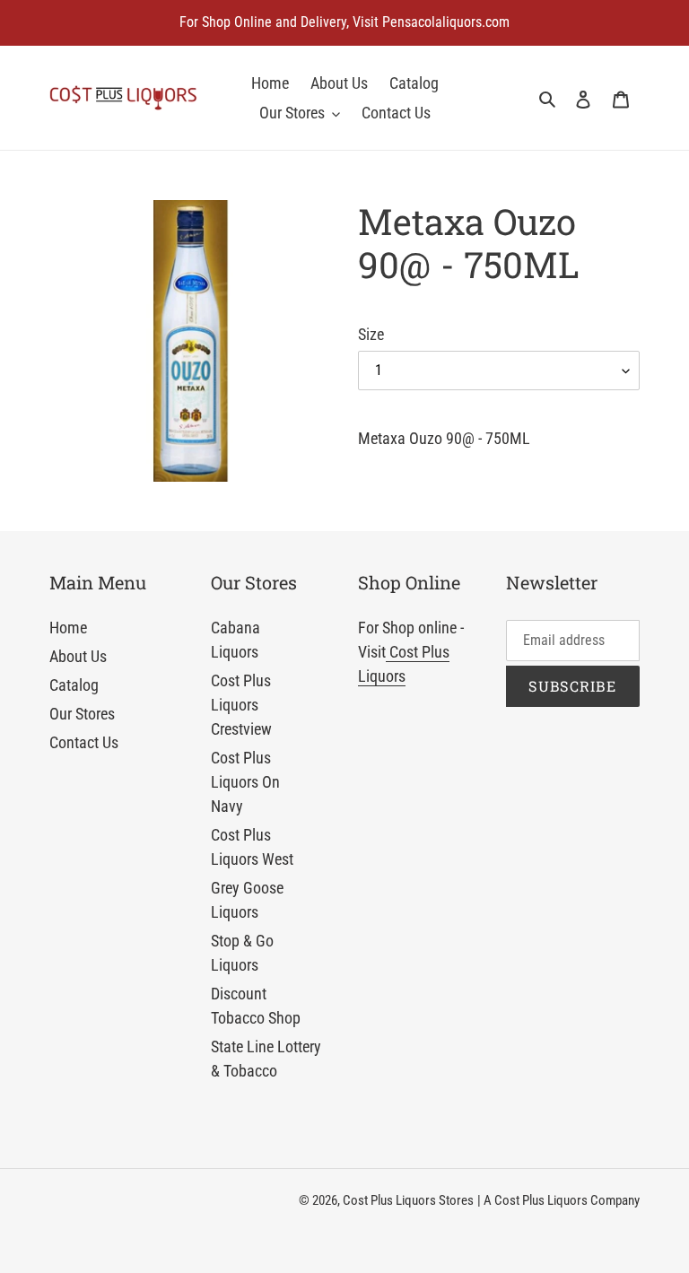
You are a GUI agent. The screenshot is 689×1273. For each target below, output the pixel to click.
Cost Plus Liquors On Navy (245, 781)
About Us (78, 656)
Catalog (74, 685)
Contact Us (83, 742)
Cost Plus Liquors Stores (408, 1200)
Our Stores (82, 713)
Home (68, 627)
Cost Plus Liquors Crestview (241, 704)
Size (371, 334)
